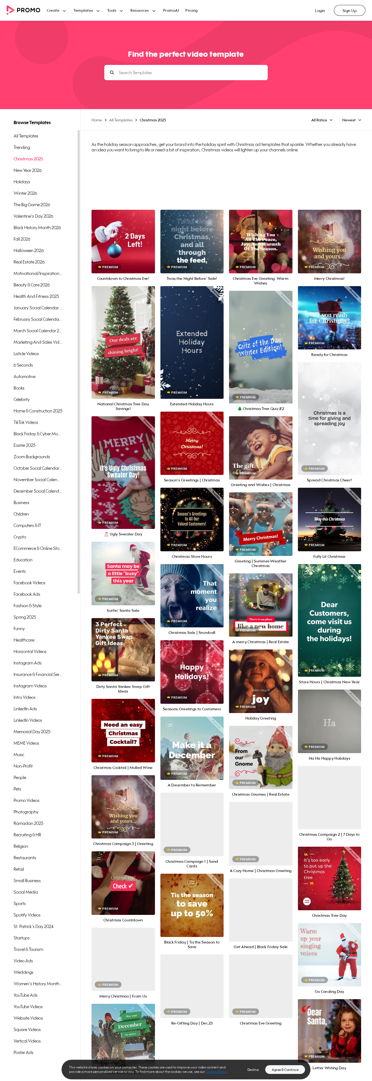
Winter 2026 (25, 193)
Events (20, 571)
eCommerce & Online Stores (38, 548)
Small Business (27, 880)
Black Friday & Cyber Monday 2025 (38, 433)
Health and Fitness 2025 (36, 296)
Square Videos (27, 1029)
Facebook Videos (29, 582)
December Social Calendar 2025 (38, 491)
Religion (21, 846)
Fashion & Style (27, 605)
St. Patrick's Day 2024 (33, 926)
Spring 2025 (25, 617)
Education (23, 559)
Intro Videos (25, 697)
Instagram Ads (28, 663)
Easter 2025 (24, 445)
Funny (19, 628)
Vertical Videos (27, 1041)
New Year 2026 (28, 170)
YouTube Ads (26, 995)
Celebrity (22, 399)
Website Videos (28, 1018)
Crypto (20, 537)
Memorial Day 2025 (32, 731)
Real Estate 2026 (29, 262)
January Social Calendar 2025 (38, 307)
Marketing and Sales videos (38, 342)
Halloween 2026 (29, 250)
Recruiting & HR (27, 834)
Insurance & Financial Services (38, 674)
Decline (253, 1070)
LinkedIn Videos (28, 720)
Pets (17, 789)
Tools (112, 10)
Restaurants (25, 857)
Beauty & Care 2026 (32, 285)
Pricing (191, 10)
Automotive (24, 376)
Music (19, 754)
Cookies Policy (217, 1072)
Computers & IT (27, 525)
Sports (20, 903)
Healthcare (24, 640)
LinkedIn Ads (25, 708)
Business (21, 502)
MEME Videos (26, 743)
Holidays (22, 181)
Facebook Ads (27, 594)
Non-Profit (23, 766)
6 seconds (23, 365)
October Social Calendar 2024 (38, 468)
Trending (22, 147)
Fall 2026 (22, 239)
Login (320, 10)
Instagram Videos (30, 685)
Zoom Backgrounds (32, 456)
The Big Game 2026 (32, 204)
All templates (26, 136)
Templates (83, 10)
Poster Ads (23, 1052)
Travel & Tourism (28, 949)
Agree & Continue (285, 1070)
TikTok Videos (26, 422)
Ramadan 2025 (28, 823)
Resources (139, 10)
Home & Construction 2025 (38, 411)
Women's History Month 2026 (38, 983)
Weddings (23, 972)
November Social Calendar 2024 (38, 479)
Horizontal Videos (30, 651)
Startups (22, 938)
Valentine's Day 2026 (33, 216)
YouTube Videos (28, 1006)
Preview (123, 235)
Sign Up (350, 10)
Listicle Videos (26, 353)
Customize (123, 247)
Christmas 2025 (28, 158)
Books (19, 388)
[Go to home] (27, 10)
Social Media (26, 892)
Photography (26, 812)
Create (53, 10)
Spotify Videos (27, 915)
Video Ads (23, 960)
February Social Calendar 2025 (38, 319)
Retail (19, 869)
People (20, 777)
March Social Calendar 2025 (38, 330)
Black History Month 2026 (37, 227)
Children (21, 514)
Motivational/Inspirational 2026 (38, 273)
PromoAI (171, 10)
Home (97, 120)
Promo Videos (26, 800)
